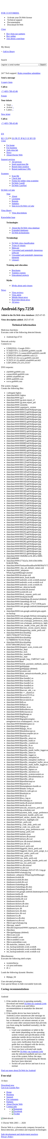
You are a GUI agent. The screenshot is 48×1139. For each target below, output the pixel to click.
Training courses (19, 273)
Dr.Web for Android (35, 1003)
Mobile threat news (20, 297)
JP (22, 138)
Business (10, 1094)
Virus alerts (16, 295)
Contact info (11, 1106)
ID (34, 138)
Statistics (15, 203)
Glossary (15, 260)
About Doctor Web (14, 155)
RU (3, 138)
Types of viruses (18, 245)
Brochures (16, 270)
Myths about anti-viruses (22, 285)
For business (11, 148)
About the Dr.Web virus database (26, 228)
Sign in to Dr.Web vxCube (23, 206)
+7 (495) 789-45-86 (9, 91)
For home (10, 145)
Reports (15, 201)
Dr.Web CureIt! (18, 183)
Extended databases (20, 230)
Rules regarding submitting (29, 73)
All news (15, 302)
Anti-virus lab (12, 150)
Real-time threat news (21, 300)
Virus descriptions (19, 213)
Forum (4, 96)
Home (9, 1092)
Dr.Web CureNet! (19, 185)
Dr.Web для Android (31, 1051)
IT (19, 138)
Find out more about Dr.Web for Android (18, 1070)
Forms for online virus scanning (25, 181)
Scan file (15, 176)
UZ (28, 138)
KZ (24, 138)
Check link (16, 178)
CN (6, 138)
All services (17, 162)
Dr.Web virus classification (23, 243)
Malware (15, 248)
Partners (9, 1102)
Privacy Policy (7, 1137)
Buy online (11, 36)
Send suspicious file (20, 164)
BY (31, 138)
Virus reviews (17, 292)
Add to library (9, 51)
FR (16, 138)
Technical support (14, 20)
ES (13, 138)
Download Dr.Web (15, 25)
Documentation (13, 22)
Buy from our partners (15, 34)
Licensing (16, 199)
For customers (12, 1099)
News (8, 152)
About (14, 196)
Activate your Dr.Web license (19, 17)
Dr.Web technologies (20, 233)
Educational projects (20, 275)
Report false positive (20, 166)
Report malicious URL (21, 169)
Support (9, 1097)
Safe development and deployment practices (19, 1134)
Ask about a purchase (15, 38)
